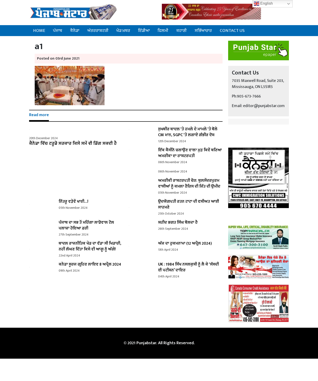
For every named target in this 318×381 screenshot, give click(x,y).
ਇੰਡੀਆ (144, 30)
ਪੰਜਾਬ (57, 30)
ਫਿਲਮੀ (163, 30)
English (266, 3)
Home (39, 30)
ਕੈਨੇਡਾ (74, 30)
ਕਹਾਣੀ (181, 30)
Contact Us (232, 30)
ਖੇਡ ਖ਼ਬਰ (123, 30)
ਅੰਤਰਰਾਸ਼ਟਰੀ (97, 30)
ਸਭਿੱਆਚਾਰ (203, 30)
